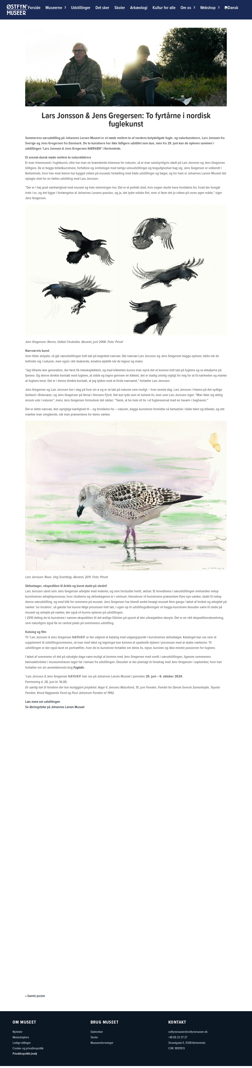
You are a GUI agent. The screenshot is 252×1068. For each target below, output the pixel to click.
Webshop (208, 8)
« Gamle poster (35, 995)
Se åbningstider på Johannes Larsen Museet (54, 707)
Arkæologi (138, 8)
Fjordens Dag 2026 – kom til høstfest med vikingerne (126, 859)
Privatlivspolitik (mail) (25, 1053)
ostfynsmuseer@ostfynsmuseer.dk (188, 1031)
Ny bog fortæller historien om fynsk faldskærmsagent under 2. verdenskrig (126, 907)
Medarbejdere (21, 1037)
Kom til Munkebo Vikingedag (126, 954)
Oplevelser (97, 1031)
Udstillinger (80, 8)
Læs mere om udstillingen (42, 701)
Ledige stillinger (22, 1042)
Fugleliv (78, 667)
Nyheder (17, 1031)
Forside (34, 8)
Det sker (102, 8)
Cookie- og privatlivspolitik (28, 1048)
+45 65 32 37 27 (177, 1037)
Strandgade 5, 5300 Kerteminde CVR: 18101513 (186, 1045)
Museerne (53, 8)
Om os (186, 8)
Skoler (119, 8)
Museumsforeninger (102, 1042)
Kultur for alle (164, 8)
